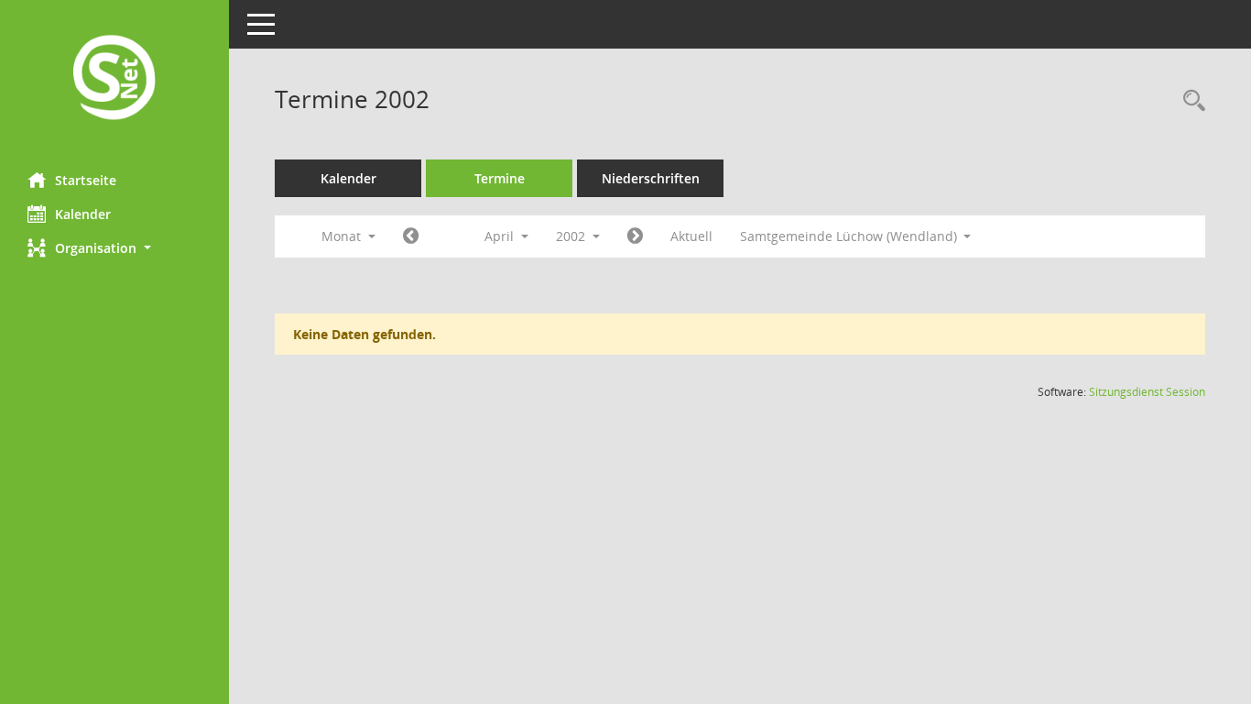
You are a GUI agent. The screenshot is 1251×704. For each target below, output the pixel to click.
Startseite (85, 180)
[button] (114, 248)
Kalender (83, 214)
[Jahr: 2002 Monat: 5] (635, 236)
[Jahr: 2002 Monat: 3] (410, 236)
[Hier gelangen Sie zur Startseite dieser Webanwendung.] (114, 79)
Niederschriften (651, 178)
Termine (499, 178)
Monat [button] (342, 236)
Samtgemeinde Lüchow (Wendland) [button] (850, 236)
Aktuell (691, 236)
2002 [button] (572, 236)
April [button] (500, 236)
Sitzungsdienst (1147, 392)
